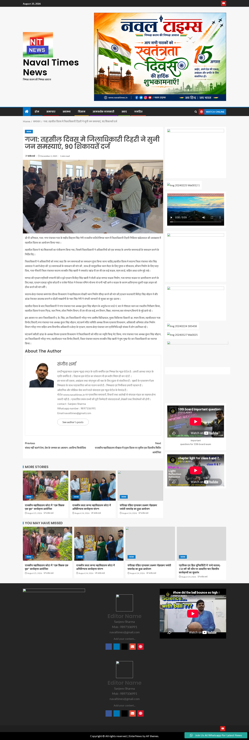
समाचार (50, 111)
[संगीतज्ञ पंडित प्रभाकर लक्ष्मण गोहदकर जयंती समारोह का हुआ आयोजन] (140, 486)
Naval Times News (51, 67)
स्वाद (124, 111)
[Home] (27, 111)
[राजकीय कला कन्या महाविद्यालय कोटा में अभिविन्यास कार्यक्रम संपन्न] (93, 486)
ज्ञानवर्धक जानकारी (103, 111)
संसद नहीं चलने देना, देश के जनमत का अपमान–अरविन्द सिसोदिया (55, 445)
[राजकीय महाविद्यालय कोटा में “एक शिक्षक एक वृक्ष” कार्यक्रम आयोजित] (45, 486)
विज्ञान (81, 111)
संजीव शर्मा (31, 156)
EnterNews (135, 736)
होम (37, 111)
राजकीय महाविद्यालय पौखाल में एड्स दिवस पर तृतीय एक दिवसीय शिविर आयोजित (128, 447)
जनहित (138, 111)
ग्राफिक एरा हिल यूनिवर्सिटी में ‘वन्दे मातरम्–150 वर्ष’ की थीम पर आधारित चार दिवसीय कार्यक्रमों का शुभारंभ (200, 569)
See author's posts (73, 422)
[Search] (196, 112)
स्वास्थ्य (67, 111)
